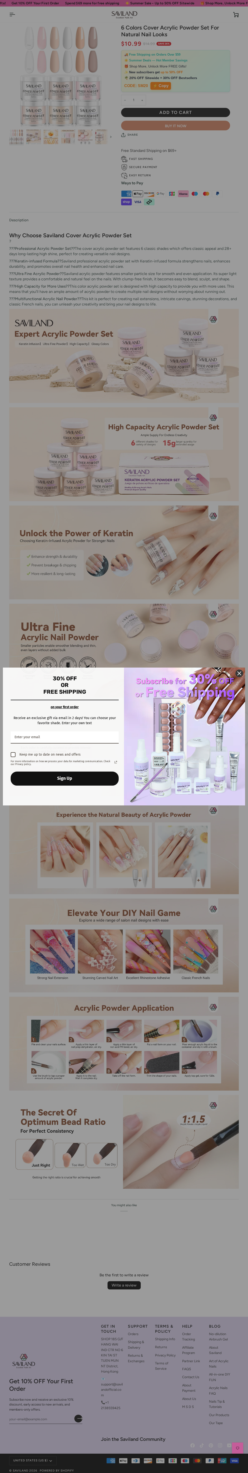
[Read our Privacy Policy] (116, 762)
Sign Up (64, 778)
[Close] (239, 673)
